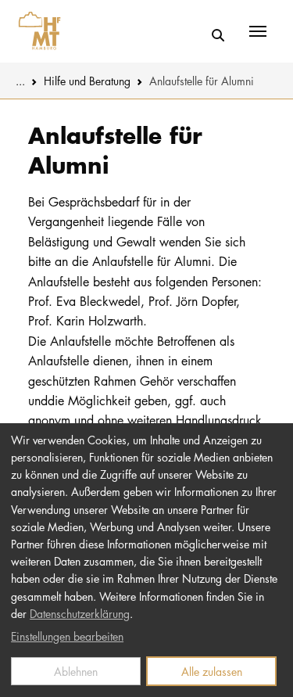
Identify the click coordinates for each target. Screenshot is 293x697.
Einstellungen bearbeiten (67, 636)
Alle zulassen (211, 671)
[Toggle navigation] (257, 31)
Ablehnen (76, 671)
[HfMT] (35, 31)
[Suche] (218, 35)
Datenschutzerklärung (80, 613)
